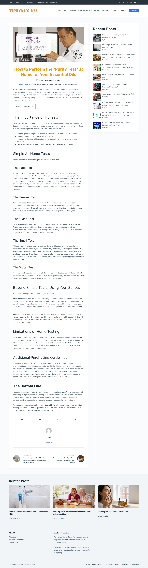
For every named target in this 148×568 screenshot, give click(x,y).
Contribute (134, 10)
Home (10, 2)
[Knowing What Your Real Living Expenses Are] (97, 77)
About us (12, 537)
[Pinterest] (131, 2)
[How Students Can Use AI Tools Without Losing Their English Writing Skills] (97, 105)
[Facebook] (119, 2)
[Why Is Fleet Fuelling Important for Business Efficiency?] (97, 87)
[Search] (138, 2)
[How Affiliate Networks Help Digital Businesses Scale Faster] (97, 125)
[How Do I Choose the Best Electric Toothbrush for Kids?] (29, 496)
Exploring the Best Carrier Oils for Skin (113, 512)
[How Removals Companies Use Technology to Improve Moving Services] (97, 67)
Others (121, 10)
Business (73, 10)
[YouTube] (135, 2)
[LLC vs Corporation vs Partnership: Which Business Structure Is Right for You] (97, 115)
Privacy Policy (19, 2)
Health (96, 10)
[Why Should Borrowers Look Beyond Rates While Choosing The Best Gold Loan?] (97, 57)
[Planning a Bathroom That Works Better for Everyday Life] (97, 47)
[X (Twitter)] (123, 2)
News (65, 10)
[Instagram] (127, 2)
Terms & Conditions (42, 2)
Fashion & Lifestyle (85, 10)
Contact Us (13, 542)
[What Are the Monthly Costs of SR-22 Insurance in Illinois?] (97, 38)
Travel (114, 10)
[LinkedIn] (75, 419)
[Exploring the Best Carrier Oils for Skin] (118, 496)
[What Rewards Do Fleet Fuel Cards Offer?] (97, 97)
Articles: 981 (49, 442)
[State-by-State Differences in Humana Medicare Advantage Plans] (74, 496)
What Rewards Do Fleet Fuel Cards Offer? (118, 94)
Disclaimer (30, 2)
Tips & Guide (105, 10)
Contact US (53, 2)
